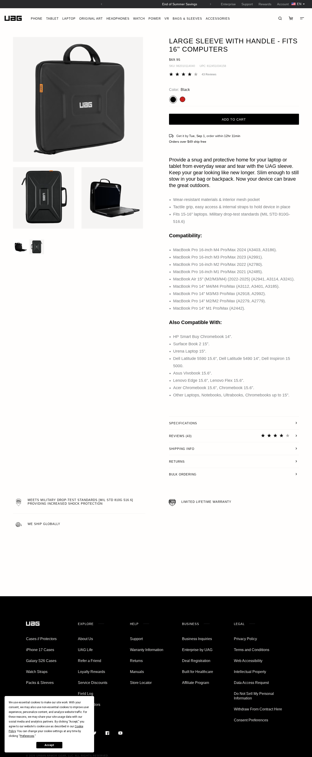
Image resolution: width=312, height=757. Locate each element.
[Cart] (291, 18)
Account (283, 4)
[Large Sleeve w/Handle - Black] (173, 100)
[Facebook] (107, 733)
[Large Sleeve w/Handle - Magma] (182, 99)
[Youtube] (120, 733)
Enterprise (228, 4)
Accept (49, 745)
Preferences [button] (27, 736)
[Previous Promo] (102, 4)
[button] (78, 99)
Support (247, 4)
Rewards (265, 4)
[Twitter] (94, 733)
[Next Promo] (210, 4)
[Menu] (301, 18)
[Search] (280, 18)
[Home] (13, 18)
